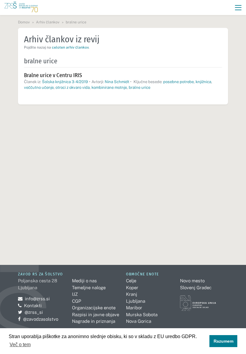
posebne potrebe (178, 82)
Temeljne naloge (89, 287)
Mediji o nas (84, 280)
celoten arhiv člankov (70, 47)
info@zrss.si (34, 298)
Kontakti (33, 305)
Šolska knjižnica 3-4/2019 (65, 82)
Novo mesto (192, 280)
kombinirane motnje (109, 87)
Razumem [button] (223, 341)
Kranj (131, 294)
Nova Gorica (138, 321)
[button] (238, 7)
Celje (131, 280)
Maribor (134, 307)
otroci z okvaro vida (73, 87)
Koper (132, 287)
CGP (76, 301)
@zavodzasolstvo (38, 319)
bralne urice (139, 87)
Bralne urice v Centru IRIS (53, 75)
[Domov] (21, 7)
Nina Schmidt (117, 82)
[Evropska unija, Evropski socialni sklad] (198, 300)
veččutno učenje (39, 87)
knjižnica (203, 82)
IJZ (75, 294)
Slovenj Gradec (196, 287)
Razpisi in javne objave (95, 314)
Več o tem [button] (20, 344)
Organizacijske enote (94, 307)
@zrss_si (30, 312)
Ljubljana (135, 301)
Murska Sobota (142, 314)
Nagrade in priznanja (93, 321)
